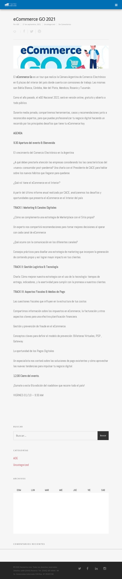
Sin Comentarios (64, 24)
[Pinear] (39, 31)
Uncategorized (49, 24)
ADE (17, 24)
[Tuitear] (32, 31)
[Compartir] (24, 31)
